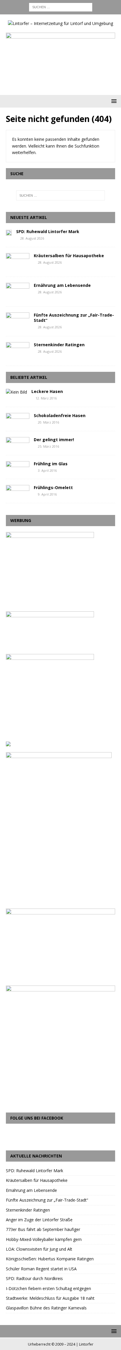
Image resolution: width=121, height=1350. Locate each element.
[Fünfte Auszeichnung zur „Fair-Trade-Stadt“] (17, 321)
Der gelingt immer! (54, 439)
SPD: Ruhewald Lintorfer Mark (47, 231)
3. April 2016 (47, 470)
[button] (113, 101)
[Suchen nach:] (60, 6)
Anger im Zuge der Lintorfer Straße (39, 1219)
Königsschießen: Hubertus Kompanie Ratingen (50, 1259)
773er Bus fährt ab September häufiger (43, 1229)
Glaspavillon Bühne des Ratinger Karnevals (46, 1308)
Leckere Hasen (47, 391)
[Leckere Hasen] (16, 392)
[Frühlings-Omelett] (17, 490)
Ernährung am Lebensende (62, 285)
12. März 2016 (46, 398)
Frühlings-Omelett (53, 487)
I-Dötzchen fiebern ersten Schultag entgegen (48, 1288)
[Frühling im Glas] (17, 466)
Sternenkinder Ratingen (59, 344)
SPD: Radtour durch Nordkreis (34, 1278)
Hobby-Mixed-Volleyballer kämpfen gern (44, 1239)
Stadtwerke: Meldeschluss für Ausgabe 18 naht (50, 1298)
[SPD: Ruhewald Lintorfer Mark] (9, 232)
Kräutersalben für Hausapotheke (69, 255)
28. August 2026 (32, 238)
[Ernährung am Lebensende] (17, 291)
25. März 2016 (48, 446)
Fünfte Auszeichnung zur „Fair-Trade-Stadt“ (74, 317)
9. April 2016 (47, 494)
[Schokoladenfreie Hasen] (17, 418)
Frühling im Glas (51, 463)
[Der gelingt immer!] (17, 442)
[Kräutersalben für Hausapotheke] (17, 262)
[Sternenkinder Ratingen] (17, 351)
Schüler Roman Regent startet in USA (41, 1269)
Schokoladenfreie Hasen (59, 415)
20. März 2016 (48, 422)
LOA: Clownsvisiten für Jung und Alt (39, 1249)
